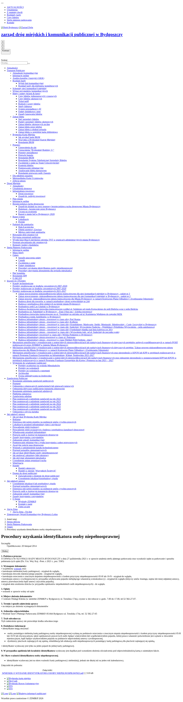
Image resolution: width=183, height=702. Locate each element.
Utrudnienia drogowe (22, 188)
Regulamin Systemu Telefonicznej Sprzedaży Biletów (42, 160)
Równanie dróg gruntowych (25, 234)
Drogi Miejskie (13, 183)
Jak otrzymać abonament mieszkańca (29, 458)
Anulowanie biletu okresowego (32, 170)
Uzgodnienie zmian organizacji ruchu (29, 460)
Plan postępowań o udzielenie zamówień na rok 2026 (37, 409)
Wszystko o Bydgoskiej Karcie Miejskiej (36, 140)
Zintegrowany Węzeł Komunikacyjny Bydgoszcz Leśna (32, 514)
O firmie (16, 499)
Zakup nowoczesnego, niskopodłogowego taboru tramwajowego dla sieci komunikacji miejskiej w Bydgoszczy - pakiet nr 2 (74, 296)
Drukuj (5, 551)
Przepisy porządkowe (28, 152)
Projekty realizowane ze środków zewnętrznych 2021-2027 (39, 291)
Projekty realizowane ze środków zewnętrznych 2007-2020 (39, 288)
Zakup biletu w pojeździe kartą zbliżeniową (38, 132)
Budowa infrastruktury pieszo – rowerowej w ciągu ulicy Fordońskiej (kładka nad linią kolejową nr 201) (65, 329)
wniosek (17, 568)
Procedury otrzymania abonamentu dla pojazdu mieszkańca (45, 270)
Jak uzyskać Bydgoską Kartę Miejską (29, 417)
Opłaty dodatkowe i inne (29, 111)
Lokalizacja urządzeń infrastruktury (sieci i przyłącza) (37, 424)
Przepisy (16, 145)
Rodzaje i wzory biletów (29, 104)
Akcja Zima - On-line (22, 512)
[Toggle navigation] (2, 3)
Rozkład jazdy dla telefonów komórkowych (38, 86)
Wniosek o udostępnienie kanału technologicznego (35, 447)
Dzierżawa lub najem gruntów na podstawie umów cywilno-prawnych (44, 422)
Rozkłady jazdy (14, 15)
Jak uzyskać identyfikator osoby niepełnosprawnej (35, 453)
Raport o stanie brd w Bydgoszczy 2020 (36, 214)
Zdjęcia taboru (19, 181)
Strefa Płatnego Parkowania (19, 247)
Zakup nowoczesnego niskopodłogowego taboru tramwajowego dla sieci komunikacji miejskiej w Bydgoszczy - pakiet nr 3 (74, 293)
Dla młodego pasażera (23, 175)
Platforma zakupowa (22, 394)
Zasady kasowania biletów (30, 114)
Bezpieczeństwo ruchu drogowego (28, 204)
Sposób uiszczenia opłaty (29, 258)
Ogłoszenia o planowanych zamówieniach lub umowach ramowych (43, 386)
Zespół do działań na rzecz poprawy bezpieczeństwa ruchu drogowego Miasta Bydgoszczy (59, 206)
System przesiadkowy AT (29, 109)
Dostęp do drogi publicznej (25, 473)
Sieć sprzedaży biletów (28, 119)
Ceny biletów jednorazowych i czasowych (37, 96)
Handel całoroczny (26, 468)
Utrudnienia (12, 10)
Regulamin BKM (26, 142)
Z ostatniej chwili (14, 12)
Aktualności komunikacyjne (25, 73)
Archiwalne (23, 373)
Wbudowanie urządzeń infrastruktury (29, 432)
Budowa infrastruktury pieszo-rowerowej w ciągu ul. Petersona (46, 337)
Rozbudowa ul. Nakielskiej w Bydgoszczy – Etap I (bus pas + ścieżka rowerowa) (55, 311)
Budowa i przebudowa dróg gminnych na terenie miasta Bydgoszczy (49, 304)
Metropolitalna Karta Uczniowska (28, 178)
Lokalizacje (23, 219)
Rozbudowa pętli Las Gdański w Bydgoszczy (39, 306)
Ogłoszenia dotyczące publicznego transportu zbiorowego (39, 388)
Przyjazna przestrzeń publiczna (26, 237)
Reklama (17, 419)
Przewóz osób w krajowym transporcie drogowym (35, 435)
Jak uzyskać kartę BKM (29, 137)
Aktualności (12, 68)
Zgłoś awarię (24, 506)
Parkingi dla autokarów (23, 224)
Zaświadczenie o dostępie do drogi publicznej (38, 476)
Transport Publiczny (16, 70)
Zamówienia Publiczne (17, 378)
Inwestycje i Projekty (16, 281)
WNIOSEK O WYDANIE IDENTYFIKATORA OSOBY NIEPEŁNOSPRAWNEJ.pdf (42, 673)
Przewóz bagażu (25, 155)
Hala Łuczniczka (26, 227)
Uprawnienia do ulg (27, 147)
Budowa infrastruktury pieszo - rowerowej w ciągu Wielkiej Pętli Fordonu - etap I (55, 340)
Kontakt (10, 22)
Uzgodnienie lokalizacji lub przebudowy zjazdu (34, 483)
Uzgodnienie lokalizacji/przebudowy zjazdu (38, 478)
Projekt (21, 222)
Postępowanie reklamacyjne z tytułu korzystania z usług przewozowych (45, 442)
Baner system (19, 217)
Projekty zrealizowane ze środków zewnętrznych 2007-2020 (40, 286)
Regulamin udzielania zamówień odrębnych (32, 391)
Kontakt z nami (25, 504)
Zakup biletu (18, 116)
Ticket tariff (23, 101)
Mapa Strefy (18, 252)
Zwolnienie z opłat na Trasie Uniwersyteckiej (38, 163)
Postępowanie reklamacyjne (30, 168)
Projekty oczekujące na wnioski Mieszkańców (39, 365)
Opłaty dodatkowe (26, 265)
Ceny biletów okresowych (30, 98)
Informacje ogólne (21, 75)
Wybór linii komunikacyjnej (30, 83)
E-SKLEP (17, 278)
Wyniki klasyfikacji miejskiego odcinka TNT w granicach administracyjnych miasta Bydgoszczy (56, 240)
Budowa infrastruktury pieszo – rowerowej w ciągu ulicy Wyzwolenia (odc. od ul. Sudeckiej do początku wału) (68, 332)
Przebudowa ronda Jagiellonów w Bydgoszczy (39, 317)
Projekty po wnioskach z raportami (34, 370)
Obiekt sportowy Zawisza (30, 229)
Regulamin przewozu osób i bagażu (34, 173)
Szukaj (4, 60)
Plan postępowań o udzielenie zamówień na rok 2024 (37, 404)
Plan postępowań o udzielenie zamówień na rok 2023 (37, 401)
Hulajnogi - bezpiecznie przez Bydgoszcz (37, 209)
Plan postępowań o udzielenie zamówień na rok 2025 (37, 406)
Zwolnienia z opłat (26, 263)
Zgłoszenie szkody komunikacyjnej (28, 440)
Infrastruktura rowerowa (23, 191)
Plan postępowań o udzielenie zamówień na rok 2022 (37, 399)
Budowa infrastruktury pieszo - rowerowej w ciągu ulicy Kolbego (48, 322)
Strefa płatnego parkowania (19, 20)
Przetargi (17, 383)
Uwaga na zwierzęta (27, 211)
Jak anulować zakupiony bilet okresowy (31, 455)
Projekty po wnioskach (28, 368)
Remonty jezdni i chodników (26, 245)
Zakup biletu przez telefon (30, 127)
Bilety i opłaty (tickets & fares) (26, 93)
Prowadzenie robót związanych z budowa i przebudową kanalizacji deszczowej (48, 429)
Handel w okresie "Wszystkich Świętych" (37, 471)
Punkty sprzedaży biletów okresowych (35, 122)
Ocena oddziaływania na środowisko (35, 376)
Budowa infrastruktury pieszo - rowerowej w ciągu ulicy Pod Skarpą (49, 319)
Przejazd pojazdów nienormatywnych (30, 450)
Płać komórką (19, 273)
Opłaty (16, 255)
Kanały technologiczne (23, 283)
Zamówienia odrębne (22, 396)
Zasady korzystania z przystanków (28, 437)
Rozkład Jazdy (19, 81)
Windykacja (18, 463)
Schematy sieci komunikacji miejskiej (29, 88)
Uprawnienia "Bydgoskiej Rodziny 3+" (36, 150)
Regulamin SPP (20, 276)
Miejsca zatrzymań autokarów (31, 232)
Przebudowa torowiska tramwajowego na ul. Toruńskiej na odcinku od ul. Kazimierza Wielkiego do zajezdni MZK (70, 314)
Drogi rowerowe (25, 193)
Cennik (21, 260)
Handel (16, 465)
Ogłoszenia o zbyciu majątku (26, 412)
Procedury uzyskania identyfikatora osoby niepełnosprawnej (45, 268)
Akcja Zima (12, 509)
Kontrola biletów (26, 165)
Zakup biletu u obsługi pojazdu (32, 129)
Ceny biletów (13, 17)
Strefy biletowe (25, 106)
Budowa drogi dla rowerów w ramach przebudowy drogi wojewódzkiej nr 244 (54, 301)
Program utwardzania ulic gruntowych (30, 242)
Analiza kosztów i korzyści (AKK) (28, 78)
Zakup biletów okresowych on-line (34, 124)
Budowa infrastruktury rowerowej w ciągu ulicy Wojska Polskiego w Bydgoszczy (55, 335)
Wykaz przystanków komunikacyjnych (30, 91)
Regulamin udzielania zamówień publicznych (33, 381)
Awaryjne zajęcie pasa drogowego (28, 445)
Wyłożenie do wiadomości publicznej (29, 363)
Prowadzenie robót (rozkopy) (26, 427)
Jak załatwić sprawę (16, 414)
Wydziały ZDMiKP (27, 501)
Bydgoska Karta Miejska (24, 134)
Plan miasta (18, 199)
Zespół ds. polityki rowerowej (31, 196)
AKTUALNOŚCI (15, 7)
